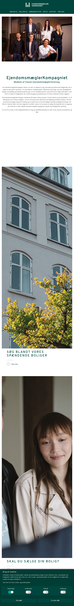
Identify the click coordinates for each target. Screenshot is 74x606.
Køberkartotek (35, 12)
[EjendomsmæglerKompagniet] (37, 5)
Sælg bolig (23, 12)
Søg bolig (13, 12)
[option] (37, 39)
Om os (45, 12)
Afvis (19, 600)
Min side (61, 12)
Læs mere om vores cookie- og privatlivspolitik (16, 582)
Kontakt (52, 12)
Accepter (55, 600)
